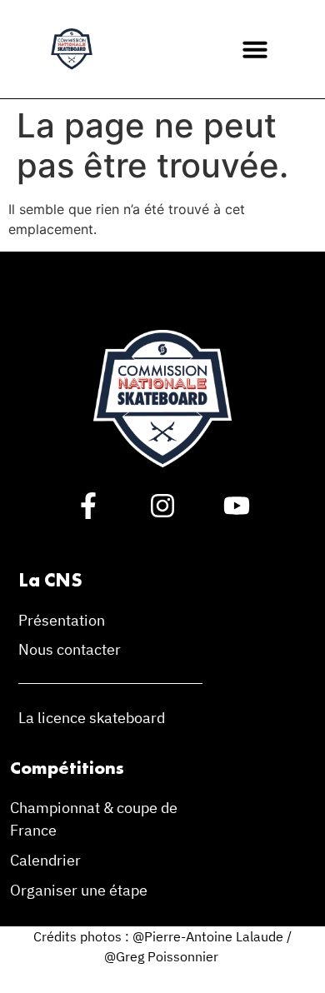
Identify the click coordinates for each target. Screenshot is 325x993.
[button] (255, 49)
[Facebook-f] (88, 505)
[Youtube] (236, 505)
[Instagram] (162, 505)
